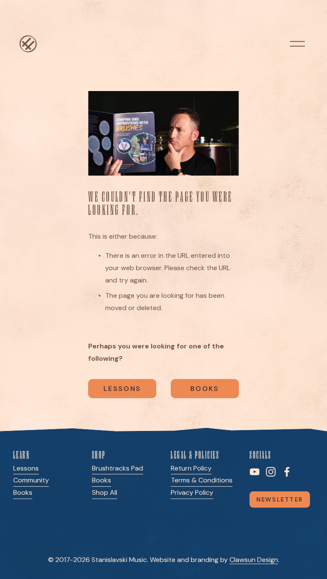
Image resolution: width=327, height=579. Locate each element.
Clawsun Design (253, 559)
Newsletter (279, 499)
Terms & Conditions (201, 480)
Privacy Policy (192, 492)
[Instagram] (271, 472)
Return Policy (191, 468)
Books (204, 388)
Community (31, 480)
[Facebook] (287, 472)
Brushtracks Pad (117, 468)
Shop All (104, 492)
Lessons (122, 388)
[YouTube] (255, 472)
